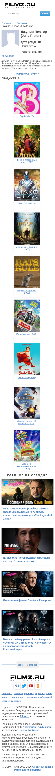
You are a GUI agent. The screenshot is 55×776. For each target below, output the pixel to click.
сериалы (40, 693)
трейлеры (7, 693)
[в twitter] (24, 686)
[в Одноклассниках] (38, 686)
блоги (49, 693)
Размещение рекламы (27, 770)
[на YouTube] (31, 686)
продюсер (8, 55)
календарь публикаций (39, 697)
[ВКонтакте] (17, 686)
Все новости (27, 664)
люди (4, 697)
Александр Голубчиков (37, 727)
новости (18, 693)
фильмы (29, 693)
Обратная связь (42, 766)
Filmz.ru (24, 716)
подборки (17, 697)
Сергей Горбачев (29, 730)
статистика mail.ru (11, 701)
